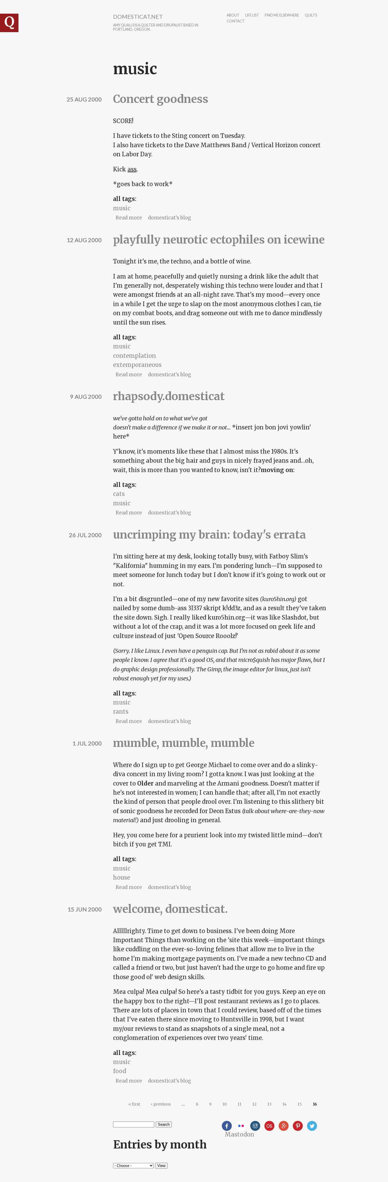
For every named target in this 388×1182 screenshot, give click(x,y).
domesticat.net (138, 16)
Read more (129, 218)
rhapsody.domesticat (169, 396)
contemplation (134, 355)
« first (134, 1104)
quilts (311, 15)
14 (284, 1104)
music (121, 208)
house (121, 877)
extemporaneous (137, 364)
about (233, 15)
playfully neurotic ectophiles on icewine (219, 239)
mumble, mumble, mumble (184, 743)
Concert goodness (160, 99)
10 (224, 1104)
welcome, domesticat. (170, 909)
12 (254, 1104)
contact (236, 21)
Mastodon (239, 1134)
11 (239, 1104)
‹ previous (161, 1104)
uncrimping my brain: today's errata (209, 534)
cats (119, 493)
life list (252, 15)
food (119, 1071)
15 (299, 1104)
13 (269, 1104)
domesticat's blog (169, 218)
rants (120, 711)
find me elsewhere (282, 15)
